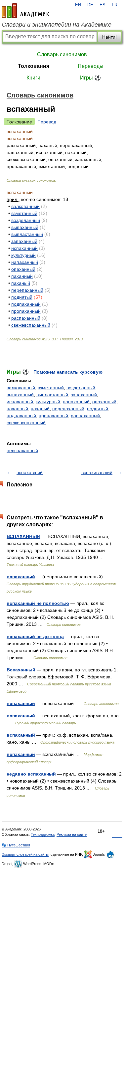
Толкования (33, 66)
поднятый (21, 297)
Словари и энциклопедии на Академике (56, 24)
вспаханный (21, 576)
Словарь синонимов (62, 54)
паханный (22, 276)
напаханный (24, 262)
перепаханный (27, 290)
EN (78, 5)
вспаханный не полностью (38, 603)
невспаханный (22, 450)
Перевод (46, 121)
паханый (20, 283)
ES (102, 5)
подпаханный (26, 304)
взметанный (24, 213)
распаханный (25, 318)
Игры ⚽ (90, 78)
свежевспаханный (30, 325)
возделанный (25, 220)
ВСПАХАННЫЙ (23, 536)
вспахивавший (96, 472)
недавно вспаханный (31, 774)
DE (90, 5)
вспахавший (30, 472)
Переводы (90, 66)
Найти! (109, 37)
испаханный (24, 248)
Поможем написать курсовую (68, 372)
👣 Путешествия (16, 845)
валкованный (25, 206)
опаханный (23, 269)
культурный (23, 255)
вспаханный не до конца (35, 636)
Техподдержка (43, 834)
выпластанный (27, 234)
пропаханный (26, 311)
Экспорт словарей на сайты (25, 854)
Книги (33, 78)
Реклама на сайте (72, 834)
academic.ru (25, 10)
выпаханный (24, 227)
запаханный (24, 241)
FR (114, 5)
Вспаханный (21, 669)
